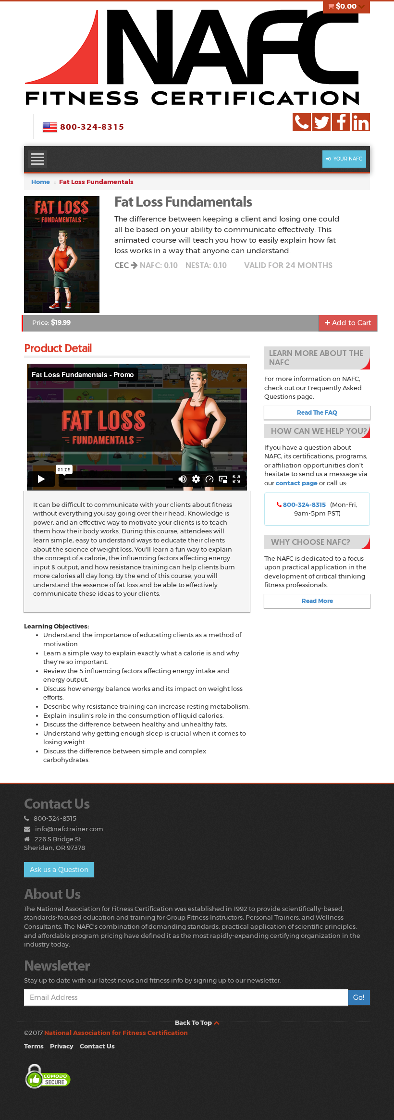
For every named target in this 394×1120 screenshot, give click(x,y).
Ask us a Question (59, 869)
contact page (297, 483)
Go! (358, 997)
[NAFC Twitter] (321, 122)
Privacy (62, 1046)
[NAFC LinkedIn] (361, 122)
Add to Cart (350, 323)
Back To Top (194, 1022)
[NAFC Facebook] (341, 122)
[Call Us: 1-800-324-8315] (302, 122)
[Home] (197, 57)
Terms (34, 1046)
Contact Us (97, 1046)
